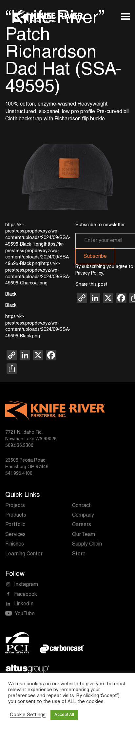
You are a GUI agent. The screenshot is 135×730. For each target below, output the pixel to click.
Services (15, 535)
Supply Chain (87, 544)
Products (15, 515)
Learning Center (24, 554)
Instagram (26, 585)
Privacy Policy (89, 273)
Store (79, 554)
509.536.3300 (19, 446)
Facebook (25, 594)
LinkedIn (23, 604)
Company (83, 515)
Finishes (14, 544)
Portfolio (15, 525)
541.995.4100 (18, 474)
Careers (81, 525)
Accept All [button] (64, 715)
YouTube (25, 614)
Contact (81, 506)
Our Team (83, 535)
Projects (15, 506)
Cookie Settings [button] (28, 715)
